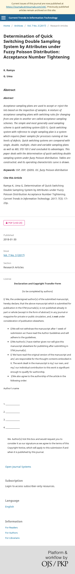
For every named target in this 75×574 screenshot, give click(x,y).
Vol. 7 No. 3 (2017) (36, 25)
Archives (18, 25)
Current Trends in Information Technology (33, 17)
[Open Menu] (3, 17)
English (9, 506)
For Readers (11, 527)
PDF (12, 222)
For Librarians (12, 537)
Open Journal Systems (18, 466)
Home (6, 25)
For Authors (11, 532)
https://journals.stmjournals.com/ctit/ (26, 6)
